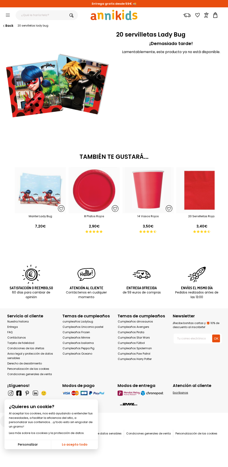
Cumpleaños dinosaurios (135, 321)
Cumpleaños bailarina (78, 343)
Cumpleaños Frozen (76, 332)
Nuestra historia (18, 321)
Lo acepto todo (75, 444)
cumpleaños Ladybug (78, 321)
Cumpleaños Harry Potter (135, 359)
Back (9, 25)
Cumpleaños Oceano (77, 353)
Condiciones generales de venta (29, 374)
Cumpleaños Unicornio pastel (83, 327)
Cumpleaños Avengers (133, 327)
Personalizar (28, 444)
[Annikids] (114, 15)
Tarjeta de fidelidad (20, 343)
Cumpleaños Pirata (131, 332)
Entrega (12, 327)
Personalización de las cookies (28, 369)
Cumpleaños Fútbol (131, 343)
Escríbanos (180, 393)
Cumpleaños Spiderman (135, 348)
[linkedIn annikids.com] (35, 393)
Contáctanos (16, 337)
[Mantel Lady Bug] (40, 211)
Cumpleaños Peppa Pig (78, 348)
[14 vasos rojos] (148, 211)
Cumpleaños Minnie (76, 337)
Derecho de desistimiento (24, 363)
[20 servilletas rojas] (202, 211)
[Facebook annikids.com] (18, 393)
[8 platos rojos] (94, 211)
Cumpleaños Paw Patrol (134, 353)
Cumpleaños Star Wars (134, 337)
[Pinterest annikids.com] (27, 393)
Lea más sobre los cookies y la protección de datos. (46, 433)
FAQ (9, 332)
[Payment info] (86, 393)
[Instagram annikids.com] (10, 393)
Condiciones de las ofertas (25, 348)
